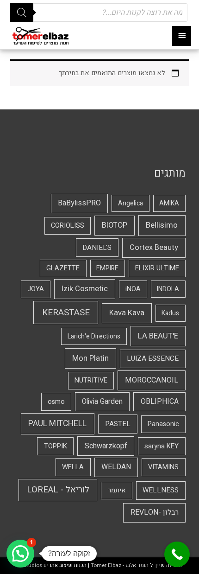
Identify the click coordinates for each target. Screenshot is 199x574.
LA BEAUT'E (158, 336)
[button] (20, 554)
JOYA (35, 289)
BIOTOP (114, 225)
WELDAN (116, 466)
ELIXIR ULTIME (157, 268)
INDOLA (168, 289)
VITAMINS (163, 467)
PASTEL (118, 424)
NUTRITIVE (91, 380)
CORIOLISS (67, 225)
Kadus (170, 313)
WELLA (73, 467)
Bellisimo (162, 225)
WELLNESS (161, 490)
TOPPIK (55, 446)
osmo (56, 402)
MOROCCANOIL (151, 380)
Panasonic (163, 424)
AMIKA (169, 203)
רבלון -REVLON (155, 512)
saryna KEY (161, 446)
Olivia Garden (102, 401)
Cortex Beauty (154, 247)
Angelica (130, 203)
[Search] (21, 12)
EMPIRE (107, 268)
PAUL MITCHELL (57, 423)
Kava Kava (126, 313)
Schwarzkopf (106, 446)
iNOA (133, 289)
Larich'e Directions (94, 336)
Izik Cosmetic (85, 288)
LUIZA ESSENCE (153, 358)
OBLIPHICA (160, 401)
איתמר (117, 490)
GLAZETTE (63, 268)
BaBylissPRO (79, 203)
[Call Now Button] (177, 554)
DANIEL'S (97, 247)
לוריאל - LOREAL (58, 490)
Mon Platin (90, 358)
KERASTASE (66, 312)
